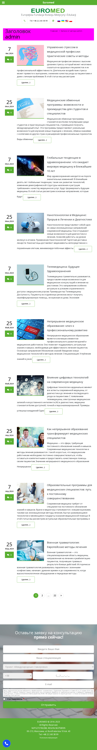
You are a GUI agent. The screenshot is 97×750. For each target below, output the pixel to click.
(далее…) (25, 82)
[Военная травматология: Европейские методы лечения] (30, 550)
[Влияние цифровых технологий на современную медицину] (30, 385)
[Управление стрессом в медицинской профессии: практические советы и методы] (30, 55)
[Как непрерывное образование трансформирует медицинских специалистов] (30, 437)
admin (12, 36)
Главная (54, 31)
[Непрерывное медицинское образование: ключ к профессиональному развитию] (30, 329)
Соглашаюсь (15, 698)
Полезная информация (48, 738)
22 (55, 595)
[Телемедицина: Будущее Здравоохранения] (30, 274)
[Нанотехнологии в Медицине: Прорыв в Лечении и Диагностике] (30, 223)
